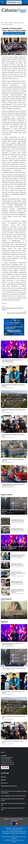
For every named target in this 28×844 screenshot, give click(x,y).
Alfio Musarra (5, 617)
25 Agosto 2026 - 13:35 (11, 412)
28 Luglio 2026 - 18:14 (12, 617)
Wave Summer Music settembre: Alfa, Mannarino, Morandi (18, 555)
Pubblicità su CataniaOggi (16, 818)
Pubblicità (3, 780)
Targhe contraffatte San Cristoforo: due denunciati (17, 582)
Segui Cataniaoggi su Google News (14, 33)
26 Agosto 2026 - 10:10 (11, 362)
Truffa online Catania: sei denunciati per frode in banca (17, 564)
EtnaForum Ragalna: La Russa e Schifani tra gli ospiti (14, 668)
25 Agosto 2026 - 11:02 (11, 462)
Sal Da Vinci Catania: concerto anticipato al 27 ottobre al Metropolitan (12, 360)
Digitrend (23, 833)
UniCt (5, 303)
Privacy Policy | (15, 840)
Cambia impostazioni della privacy (9, 785)
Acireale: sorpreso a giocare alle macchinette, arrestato (12, 308)
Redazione (5, 35)
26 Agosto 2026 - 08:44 (11, 512)
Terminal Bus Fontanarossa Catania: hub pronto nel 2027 (17, 520)
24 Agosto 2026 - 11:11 (20, 584)
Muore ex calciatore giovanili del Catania (16, 312)
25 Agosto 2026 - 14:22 (11, 387)
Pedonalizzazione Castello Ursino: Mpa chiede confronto (17, 529)
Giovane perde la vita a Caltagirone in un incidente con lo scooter (18, 573)
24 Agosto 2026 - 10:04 (20, 593)
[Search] (26, 2)
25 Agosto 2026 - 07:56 (11, 487)
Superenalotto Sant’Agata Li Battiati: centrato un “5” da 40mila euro (17, 591)
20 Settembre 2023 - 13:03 (13, 35)
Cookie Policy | (7, 840)
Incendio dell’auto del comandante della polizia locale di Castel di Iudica (13, 485)
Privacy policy (4, 782)
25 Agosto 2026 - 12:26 (20, 576)
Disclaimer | (21, 840)
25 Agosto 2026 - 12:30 (11, 437)
